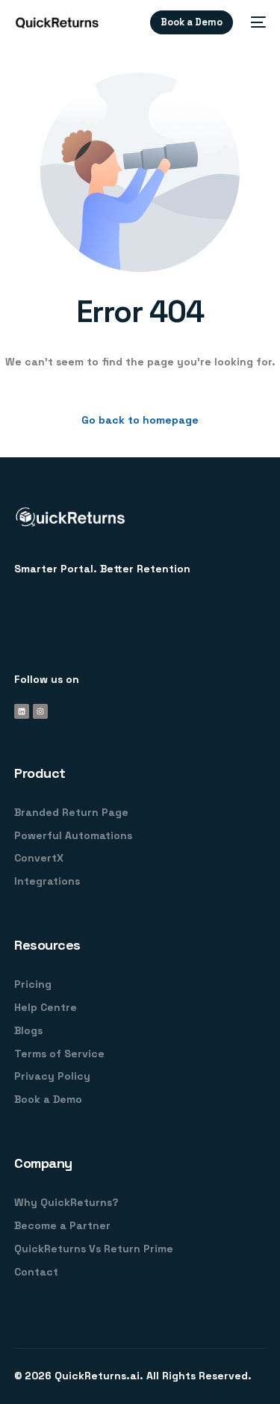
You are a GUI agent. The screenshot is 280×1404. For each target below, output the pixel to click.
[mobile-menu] (257, 22)
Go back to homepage (140, 420)
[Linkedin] (21, 711)
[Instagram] (40, 711)
